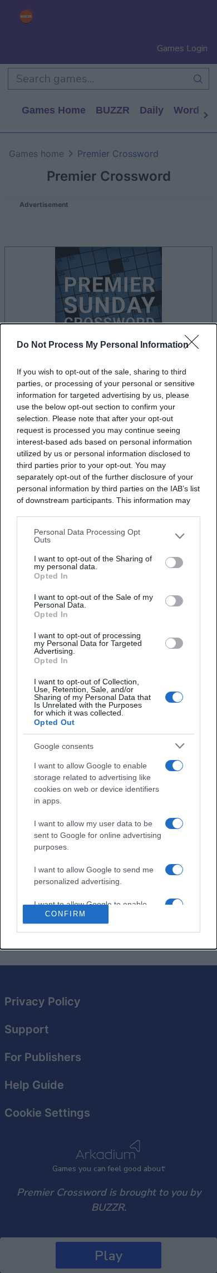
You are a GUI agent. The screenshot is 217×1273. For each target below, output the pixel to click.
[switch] (174, 562)
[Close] (195, 345)
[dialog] (108, 636)
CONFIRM (65, 914)
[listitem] (108, 536)
